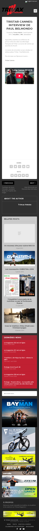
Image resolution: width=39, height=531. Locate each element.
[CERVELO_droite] (18, 474)
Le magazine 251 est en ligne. (14, 350)
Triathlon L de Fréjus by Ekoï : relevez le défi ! (18, 359)
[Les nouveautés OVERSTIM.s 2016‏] (19, 258)
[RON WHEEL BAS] (19, 516)
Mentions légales (26, 520)
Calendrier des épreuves (14, 526)
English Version (32, 1)
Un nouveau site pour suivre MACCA (19, 246)
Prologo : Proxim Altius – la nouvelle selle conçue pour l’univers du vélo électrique (19, 383)
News (9, 524)
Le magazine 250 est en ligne (14, 374)
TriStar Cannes (10, 60)
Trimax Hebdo (17, 32)
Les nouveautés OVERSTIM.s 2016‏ (19, 269)
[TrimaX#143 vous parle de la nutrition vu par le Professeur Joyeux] (19, 285)
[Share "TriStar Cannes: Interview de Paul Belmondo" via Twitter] (15, 166)
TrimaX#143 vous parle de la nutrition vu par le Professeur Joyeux (19, 301)
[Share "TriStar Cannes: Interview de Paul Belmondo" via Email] (28, 166)
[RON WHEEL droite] (18, 464)
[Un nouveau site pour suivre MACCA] (19, 233)
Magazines (30, 526)
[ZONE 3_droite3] (19, 485)
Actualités (16, 34)
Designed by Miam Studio (19, 521)
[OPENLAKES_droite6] (19, 496)
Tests (14, 524)
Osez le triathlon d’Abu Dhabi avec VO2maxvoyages (19, 327)
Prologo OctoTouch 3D (12, 367)
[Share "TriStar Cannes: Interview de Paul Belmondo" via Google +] (19, 166)
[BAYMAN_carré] (19, 426)
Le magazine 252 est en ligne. (14, 343)
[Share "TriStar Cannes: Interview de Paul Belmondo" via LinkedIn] (24, 166)
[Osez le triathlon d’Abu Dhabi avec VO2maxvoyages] (19, 315)
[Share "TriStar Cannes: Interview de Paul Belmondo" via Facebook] (11, 166)
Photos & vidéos (24, 524)
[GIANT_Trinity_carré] (18, 453)
